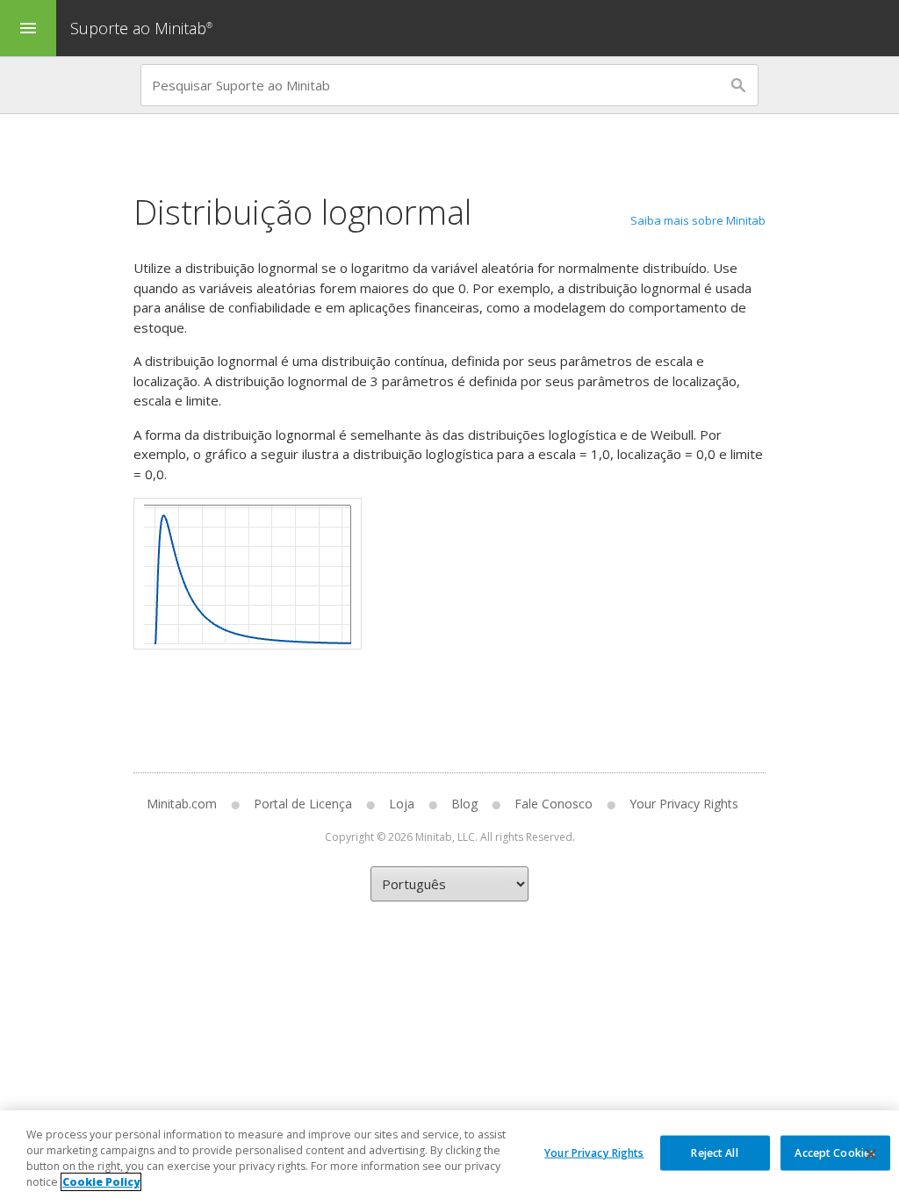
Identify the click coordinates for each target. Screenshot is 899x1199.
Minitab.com (182, 803)
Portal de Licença (303, 803)
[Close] (871, 1154)
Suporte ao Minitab (141, 28)
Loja (401, 803)
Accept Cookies (835, 1152)
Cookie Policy (101, 1181)
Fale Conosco (553, 803)
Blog (464, 803)
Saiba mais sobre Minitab (698, 220)
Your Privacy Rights (594, 1152)
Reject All (714, 1152)
